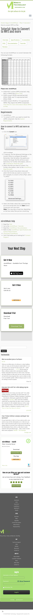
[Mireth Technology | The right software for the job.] (16, 5)
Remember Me (8, 587)
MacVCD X (16, 504)
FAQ (3, 43)
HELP (16, 539)
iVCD (3, 361)
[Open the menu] (30, 15)
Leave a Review (16, 485)
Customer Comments (16, 558)
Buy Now (16, 516)
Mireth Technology (11, 614)
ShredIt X (12, 399)
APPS (17, 497)
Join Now (12, 599)
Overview (5, 40)
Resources (16, 548)
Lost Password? (19, 599)
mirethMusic (16, 506)
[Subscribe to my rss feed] (3, 611)
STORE (16, 513)
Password (5, 581)
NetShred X (16, 508)
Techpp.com (27, 432)
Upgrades (16, 520)
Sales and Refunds (11, 536)
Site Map (18, 536)
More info (19, 93)
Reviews (5, 47)
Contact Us (16, 550)
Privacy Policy (3, 536)
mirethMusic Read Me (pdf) (14, 164)
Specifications (15, 40)
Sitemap (16, 546)
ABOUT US (16, 553)
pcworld (28, 410)
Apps (7, 23)
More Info (4, 465)
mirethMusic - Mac (16, 23)
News (16, 560)
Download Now (15, 453)
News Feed (16, 562)
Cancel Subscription (16, 522)
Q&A (16, 544)
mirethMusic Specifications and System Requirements (17, 231)
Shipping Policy (16, 526)
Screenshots (26, 40)
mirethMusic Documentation (18, 228)
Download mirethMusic (10, 233)
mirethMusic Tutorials (17, 226)
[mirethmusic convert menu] (15, 190)
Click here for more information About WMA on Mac (17, 105)
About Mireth (16, 556)
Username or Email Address (10, 575)
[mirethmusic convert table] (16, 71)
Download (16, 500)
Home (2, 23)
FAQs (16, 518)
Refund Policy (16, 524)
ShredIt (16, 510)
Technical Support (16, 542)
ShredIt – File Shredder (19, 430)
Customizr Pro (26, 614)
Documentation (12, 43)
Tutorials (26, 23)
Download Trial (16, 326)
